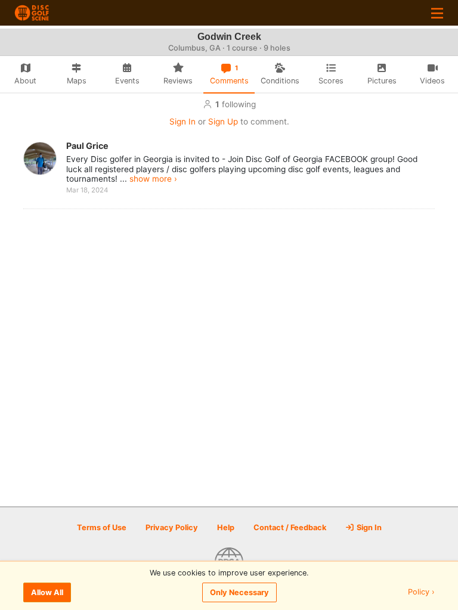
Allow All (47, 592)
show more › (153, 178)
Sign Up (223, 121)
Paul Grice (87, 146)
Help (225, 527)
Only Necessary (239, 592)
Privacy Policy (172, 527)
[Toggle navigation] (437, 12)
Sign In (182, 121)
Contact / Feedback (289, 527)
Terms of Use (101, 527)
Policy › (421, 592)
